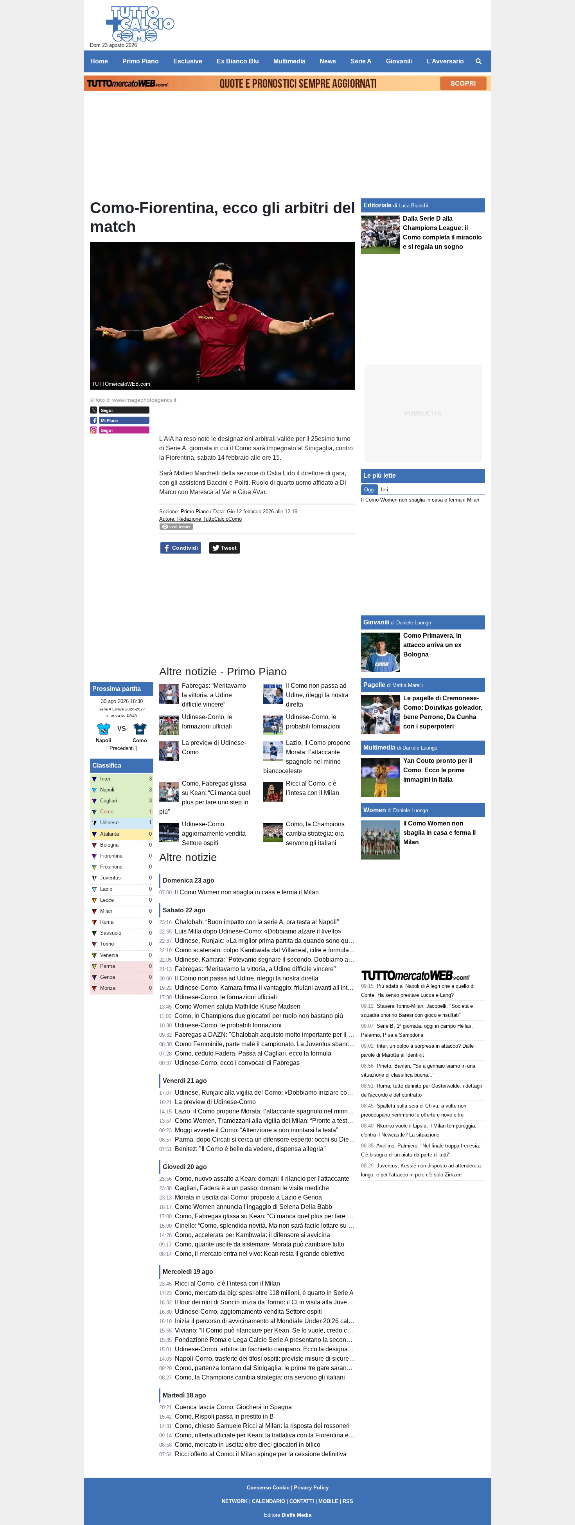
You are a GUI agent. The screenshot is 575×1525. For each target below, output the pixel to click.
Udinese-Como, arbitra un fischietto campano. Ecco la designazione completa (282, 1349)
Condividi (184, 548)
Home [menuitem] (99, 61)
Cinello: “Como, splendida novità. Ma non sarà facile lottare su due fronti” (275, 1225)
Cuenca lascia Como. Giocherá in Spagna (233, 1407)
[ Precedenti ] (121, 748)
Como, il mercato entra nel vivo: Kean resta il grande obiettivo (260, 1253)
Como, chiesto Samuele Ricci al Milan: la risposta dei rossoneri (262, 1425)
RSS (348, 1501)
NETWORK (235, 1501)
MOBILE (328, 1501)
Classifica (106, 765)
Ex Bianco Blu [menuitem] (238, 61)
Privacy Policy (311, 1488)
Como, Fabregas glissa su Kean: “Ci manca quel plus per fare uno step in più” (282, 1216)
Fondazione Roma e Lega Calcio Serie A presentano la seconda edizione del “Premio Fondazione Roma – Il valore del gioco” (349, 1339)
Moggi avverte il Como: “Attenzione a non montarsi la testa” (256, 1130)
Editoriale (377, 205)
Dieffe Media (296, 1515)
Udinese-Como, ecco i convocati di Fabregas (237, 1062)
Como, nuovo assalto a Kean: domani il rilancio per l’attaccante (262, 1178)
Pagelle (374, 685)
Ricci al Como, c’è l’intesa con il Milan (227, 1283)
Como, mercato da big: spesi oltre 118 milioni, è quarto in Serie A (264, 1292)
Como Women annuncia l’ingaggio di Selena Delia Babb (253, 1206)
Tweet (228, 548)
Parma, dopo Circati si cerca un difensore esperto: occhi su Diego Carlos (275, 1139)
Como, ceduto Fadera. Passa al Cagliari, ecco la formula (253, 1053)
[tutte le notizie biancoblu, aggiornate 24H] (140, 23)
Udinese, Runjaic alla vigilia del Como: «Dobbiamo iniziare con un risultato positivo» (292, 1092)
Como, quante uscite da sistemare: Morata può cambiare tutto (259, 1244)
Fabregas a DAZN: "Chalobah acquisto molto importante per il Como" (271, 1034)
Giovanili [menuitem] (399, 61)
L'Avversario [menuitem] (445, 61)
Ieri (384, 490)
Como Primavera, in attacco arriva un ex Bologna (432, 645)
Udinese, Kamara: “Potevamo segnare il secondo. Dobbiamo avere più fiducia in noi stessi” (301, 959)
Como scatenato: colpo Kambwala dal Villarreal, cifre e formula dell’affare (276, 950)
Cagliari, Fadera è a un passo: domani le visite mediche (252, 1188)
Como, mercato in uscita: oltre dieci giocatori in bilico (247, 1444)
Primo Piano (194, 511)
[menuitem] (478, 61)
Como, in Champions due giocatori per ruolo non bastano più (258, 1015)
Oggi (369, 490)
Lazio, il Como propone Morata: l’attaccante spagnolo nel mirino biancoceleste (283, 1111)
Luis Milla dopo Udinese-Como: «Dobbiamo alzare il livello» (258, 931)
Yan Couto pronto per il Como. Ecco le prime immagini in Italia (437, 770)
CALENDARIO (268, 1501)
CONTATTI (301, 1501)
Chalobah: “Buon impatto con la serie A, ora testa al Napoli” (257, 922)
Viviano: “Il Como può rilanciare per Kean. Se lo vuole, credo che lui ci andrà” (281, 1330)
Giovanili (376, 622)
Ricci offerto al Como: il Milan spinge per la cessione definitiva (261, 1454)
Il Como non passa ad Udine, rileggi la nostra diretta (317, 695)
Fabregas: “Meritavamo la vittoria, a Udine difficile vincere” (214, 695)
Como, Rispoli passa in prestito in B (224, 1416)
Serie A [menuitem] (361, 61)
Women (374, 810)
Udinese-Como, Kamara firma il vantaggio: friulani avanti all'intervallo (270, 987)
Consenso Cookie (268, 1488)
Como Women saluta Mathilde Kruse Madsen (237, 1006)
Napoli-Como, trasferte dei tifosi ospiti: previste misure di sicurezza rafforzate (280, 1358)
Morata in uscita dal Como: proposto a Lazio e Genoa (248, 1197)
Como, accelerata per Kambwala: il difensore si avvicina (252, 1235)
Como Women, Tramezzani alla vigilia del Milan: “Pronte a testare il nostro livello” (287, 1120)
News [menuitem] (328, 61)
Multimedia (379, 747)
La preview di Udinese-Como (215, 1102)
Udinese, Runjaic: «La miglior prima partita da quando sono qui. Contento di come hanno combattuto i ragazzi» (328, 940)
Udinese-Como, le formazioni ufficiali (226, 997)
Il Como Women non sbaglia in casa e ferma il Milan (247, 892)
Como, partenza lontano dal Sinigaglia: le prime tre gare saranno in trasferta (279, 1368)
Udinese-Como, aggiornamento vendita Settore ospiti (214, 833)
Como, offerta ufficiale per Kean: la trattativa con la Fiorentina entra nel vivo (278, 1435)
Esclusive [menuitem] (187, 61)
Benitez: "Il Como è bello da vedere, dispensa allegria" (250, 1149)
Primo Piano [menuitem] (140, 61)
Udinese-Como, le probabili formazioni (228, 1025)
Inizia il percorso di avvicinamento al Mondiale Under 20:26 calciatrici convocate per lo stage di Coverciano (323, 1321)
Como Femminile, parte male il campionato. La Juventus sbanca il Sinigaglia (281, 1044)
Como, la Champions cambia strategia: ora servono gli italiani (315, 833)
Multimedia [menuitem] (289, 61)
